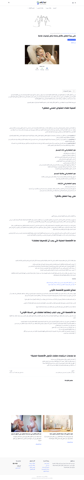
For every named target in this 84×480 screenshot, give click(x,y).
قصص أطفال (32, 467)
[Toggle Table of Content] (73, 91)
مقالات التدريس (32, 465)
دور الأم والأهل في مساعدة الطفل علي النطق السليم (26, 434)
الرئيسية (75, 33)
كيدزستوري (18, 468)
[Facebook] (75, 2)
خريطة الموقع (46, 471)
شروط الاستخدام (45, 467)
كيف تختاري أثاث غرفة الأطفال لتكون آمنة (61, 434)
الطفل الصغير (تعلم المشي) (65, 33)
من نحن (47, 465)
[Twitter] (15, 463)
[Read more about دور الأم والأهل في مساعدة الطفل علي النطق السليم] (26, 424)
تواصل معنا (46, 464)
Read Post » (70, 442)
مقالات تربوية (71, 33)
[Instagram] (13, 463)
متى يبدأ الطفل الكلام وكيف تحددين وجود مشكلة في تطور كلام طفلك (60, 283)
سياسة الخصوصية (45, 469)
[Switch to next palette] (73, 2)
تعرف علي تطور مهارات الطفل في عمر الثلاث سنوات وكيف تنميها (61, 285)
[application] (45, 8)
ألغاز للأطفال (32, 469)
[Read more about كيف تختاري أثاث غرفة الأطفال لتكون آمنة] (58, 424)
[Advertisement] (42, 81)
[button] (8, 3)
